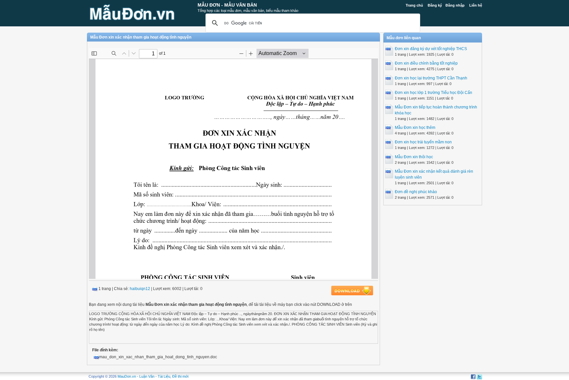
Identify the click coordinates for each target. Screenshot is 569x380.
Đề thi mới (180, 376)
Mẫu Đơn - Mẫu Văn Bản (227, 5)
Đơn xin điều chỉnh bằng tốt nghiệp (426, 63)
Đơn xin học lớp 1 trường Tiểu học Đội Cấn (433, 92)
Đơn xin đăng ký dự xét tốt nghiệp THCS (431, 48)
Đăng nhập (455, 5)
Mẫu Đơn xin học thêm (415, 127)
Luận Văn (146, 376)
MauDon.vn (127, 376)
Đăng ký (435, 5)
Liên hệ (475, 5)
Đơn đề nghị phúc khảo (416, 192)
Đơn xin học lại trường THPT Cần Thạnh (431, 78)
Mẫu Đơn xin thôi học (414, 157)
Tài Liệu (164, 376)
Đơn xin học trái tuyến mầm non (423, 142)
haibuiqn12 (140, 288)
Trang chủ (414, 5)
